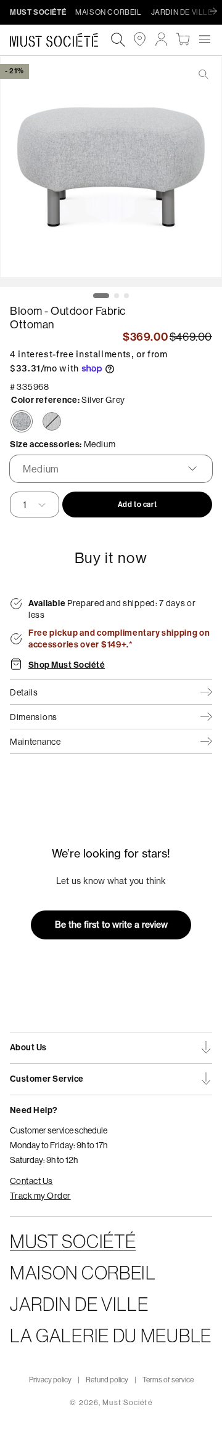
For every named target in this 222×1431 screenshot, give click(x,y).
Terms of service (168, 1379)
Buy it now (111, 557)
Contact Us (31, 1181)
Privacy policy (50, 1379)
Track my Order (40, 1195)
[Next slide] (216, 12)
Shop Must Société (66, 665)
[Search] (118, 40)
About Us (28, 1047)
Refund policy (107, 1379)
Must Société (127, 1402)
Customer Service (47, 1079)
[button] (204, 39)
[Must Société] (60, 40)
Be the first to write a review (111, 924)
